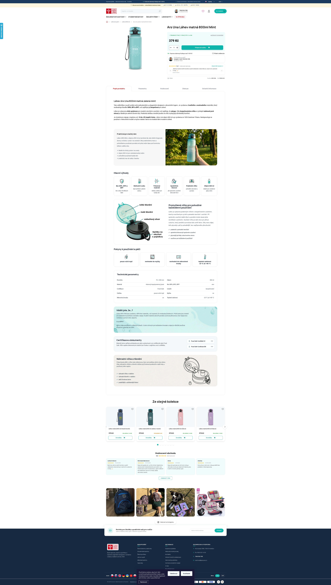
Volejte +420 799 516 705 (182, 59)
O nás (167, 566)
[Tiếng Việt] (131, 575)
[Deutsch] (123, 575)
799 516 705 (199, 556)
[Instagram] (222, 581)
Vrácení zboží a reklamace (173, 557)
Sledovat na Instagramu (167, 522)
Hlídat (171, 78)
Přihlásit (219, 530)
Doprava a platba (110, 1)
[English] (119, 575)
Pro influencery (169, 569)
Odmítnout (173, 573)
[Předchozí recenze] (170, 70)
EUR (223, 575)
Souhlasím (186, 573)
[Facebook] (218, 581)
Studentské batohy (143, 551)
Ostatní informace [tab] (209, 89)
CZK (217, 575)
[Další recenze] (221, 70)
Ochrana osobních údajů (172, 563)
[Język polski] (134, 575)
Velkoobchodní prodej (120, 1)
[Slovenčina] (115, 575)
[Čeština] (112, 575)
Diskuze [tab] (185, 89)
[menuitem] (116, 16)
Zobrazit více (165, 478)
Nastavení (143, 582)
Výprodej (140, 563)
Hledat (160, 11)
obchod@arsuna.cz (201, 560)
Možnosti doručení (217, 35)
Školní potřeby (141, 554)
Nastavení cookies (134, 581)
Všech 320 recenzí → (217, 66)
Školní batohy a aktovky (144, 548)
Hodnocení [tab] (164, 89)
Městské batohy (142, 560)
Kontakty (129, 1)
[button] (157, 444)
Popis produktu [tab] (119, 89)
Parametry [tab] (143, 89)
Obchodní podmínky (171, 560)
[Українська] (127, 575)
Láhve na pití (141, 557)
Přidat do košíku (200, 48)
